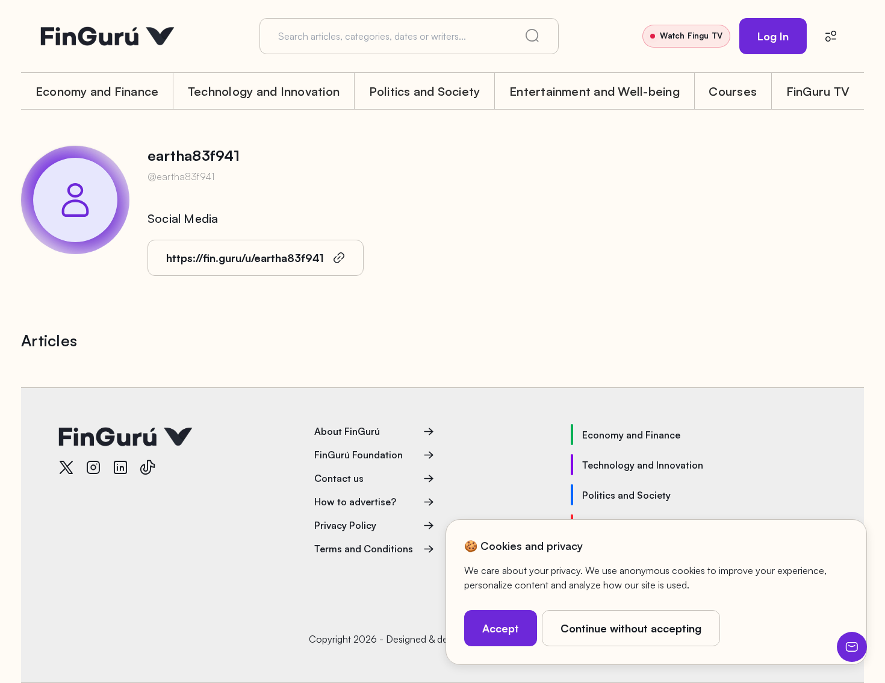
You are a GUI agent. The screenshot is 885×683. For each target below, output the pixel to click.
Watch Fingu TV (691, 35)
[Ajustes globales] (831, 36)
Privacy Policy (345, 525)
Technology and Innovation (264, 91)
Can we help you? (852, 647)
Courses (733, 91)
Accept (500, 628)
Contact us (339, 478)
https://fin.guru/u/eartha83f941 (245, 257)
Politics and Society (424, 91)
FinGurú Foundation (358, 455)
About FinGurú (347, 431)
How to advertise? (355, 502)
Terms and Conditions (363, 549)
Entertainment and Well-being (594, 91)
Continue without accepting (630, 628)
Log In (773, 36)
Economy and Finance (97, 91)
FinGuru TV (817, 91)
